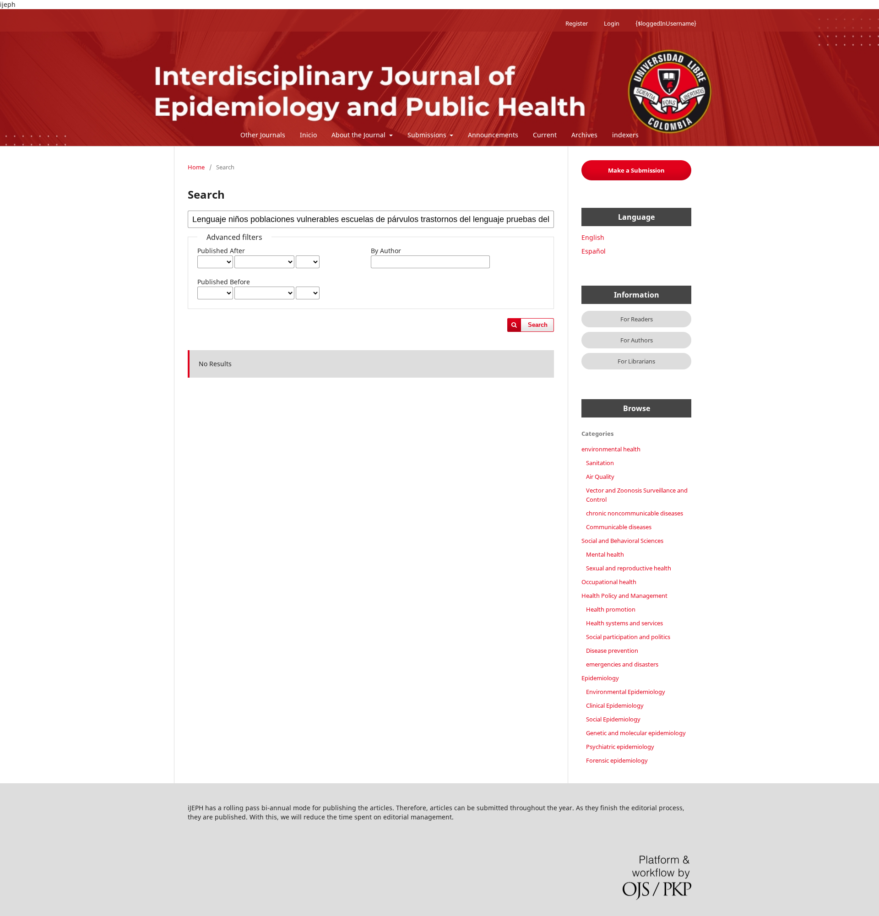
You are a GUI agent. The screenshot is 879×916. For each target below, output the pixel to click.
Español (593, 251)
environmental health (610, 449)
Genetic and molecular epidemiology (636, 733)
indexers (625, 134)
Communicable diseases (618, 527)
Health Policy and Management (624, 595)
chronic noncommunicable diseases (634, 513)
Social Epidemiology (613, 719)
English (592, 237)
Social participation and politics (628, 637)
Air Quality (600, 476)
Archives (584, 134)
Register (576, 23)
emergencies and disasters (622, 664)
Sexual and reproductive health (628, 568)
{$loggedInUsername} (665, 23)
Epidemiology (600, 678)
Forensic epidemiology (617, 760)
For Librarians (636, 361)
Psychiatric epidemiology (620, 747)
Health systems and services (624, 623)
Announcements (493, 134)
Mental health (605, 554)
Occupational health (608, 582)
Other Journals (262, 134)
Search (538, 324)
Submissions (427, 134)
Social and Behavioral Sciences (622, 541)
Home (196, 167)
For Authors (636, 340)
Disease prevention (612, 650)
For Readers (636, 319)
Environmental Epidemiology (625, 692)
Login (611, 23)
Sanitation (600, 463)
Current (545, 134)
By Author (386, 250)
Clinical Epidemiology (615, 705)
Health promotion (610, 609)
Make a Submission (636, 170)
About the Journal (359, 134)
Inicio (308, 134)
